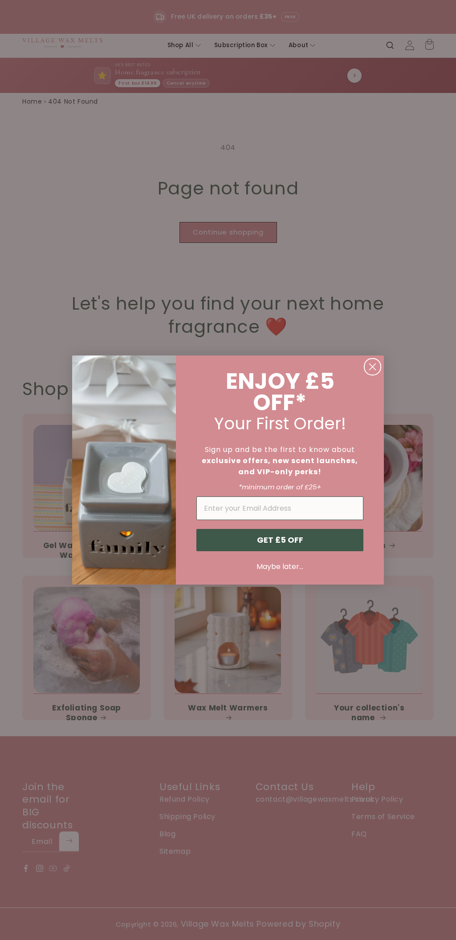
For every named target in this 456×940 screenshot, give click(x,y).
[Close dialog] (372, 367)
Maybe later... (279, 566)
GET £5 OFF (280, 539)
